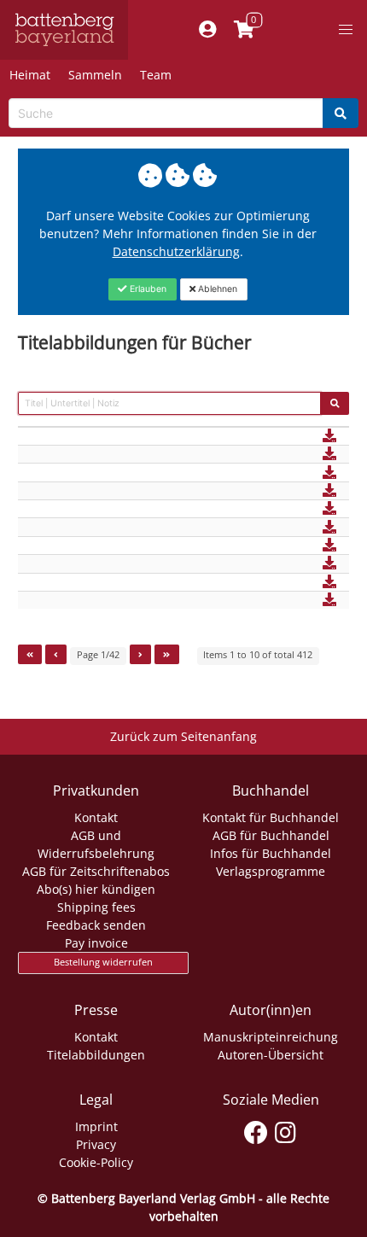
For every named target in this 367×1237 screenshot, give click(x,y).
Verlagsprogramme (270, 871)
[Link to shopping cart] (243, 30)
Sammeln (95, 75)
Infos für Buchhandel (270, 853)
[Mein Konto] (206, 30)
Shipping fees (96, 907)
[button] (345, 30)
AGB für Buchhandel (271, 835)
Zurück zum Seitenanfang (183, 736)
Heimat (29, 75)
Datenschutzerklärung (176, 251)
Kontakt (96, 817)
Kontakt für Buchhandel (270, 817)
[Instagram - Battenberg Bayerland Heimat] (285, 1129)
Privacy (96, 1144)
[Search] (340, 113)
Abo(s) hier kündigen (96, 889)
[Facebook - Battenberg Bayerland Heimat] (256, 1129)
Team (156, 75)
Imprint (96, 1126)
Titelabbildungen (96, 1055)
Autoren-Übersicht (270, 1055)
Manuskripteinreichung (270, 1037)
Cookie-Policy (96, 1162)
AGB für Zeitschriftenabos (96, 871)
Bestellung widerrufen (103, 962)
